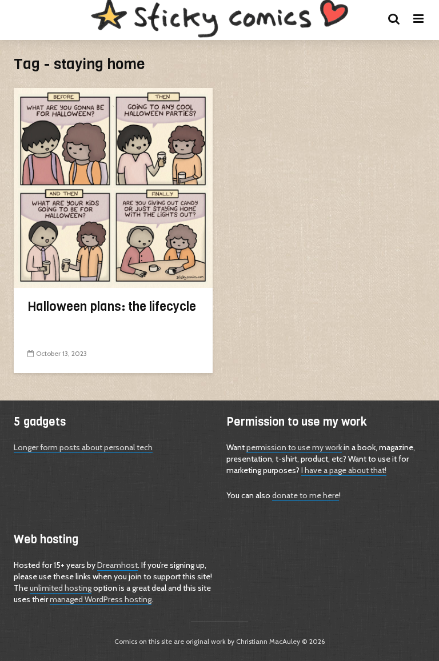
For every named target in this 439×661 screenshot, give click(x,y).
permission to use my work (294, 447)
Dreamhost (117, 565)
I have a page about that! (343, 470)
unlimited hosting (60, 588)
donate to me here (305, 495)
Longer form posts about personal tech (83, 447)
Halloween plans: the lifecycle (111, 306)
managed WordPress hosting (100, 599)
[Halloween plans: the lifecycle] (113, 187)
